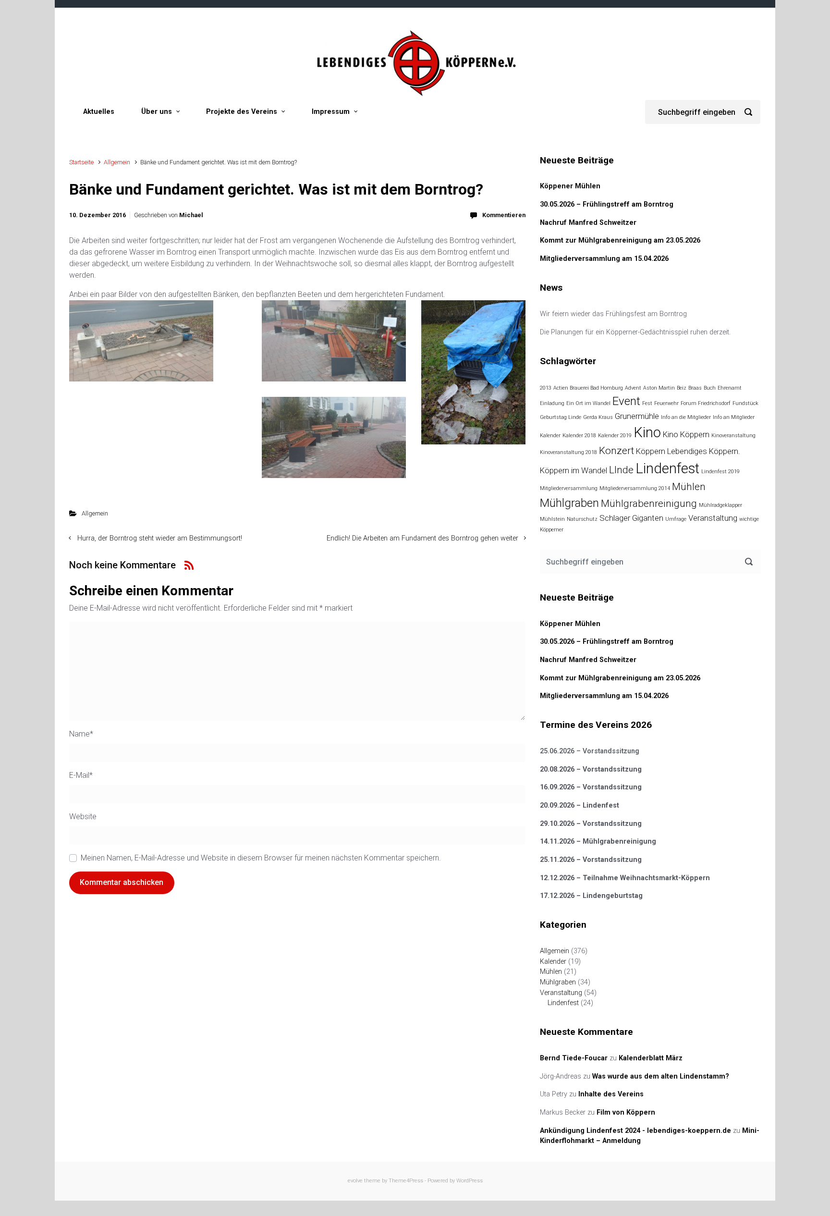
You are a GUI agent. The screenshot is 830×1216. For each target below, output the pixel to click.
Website (83, 816)
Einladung (552, 403)
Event (626, 401)
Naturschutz (582, 519)
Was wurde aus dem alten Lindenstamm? (660, 1076)
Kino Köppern (686, 434)
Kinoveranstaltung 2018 (568, 452)
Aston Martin (659, 388)
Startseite (81, 162)
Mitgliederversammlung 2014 (634, 488)
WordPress (469, 1181)
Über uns (156, 112)
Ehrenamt (730, 388)
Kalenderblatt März (651, 1058)
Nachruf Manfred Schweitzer (588, 223)
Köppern (650, 451)
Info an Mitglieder (734, 417)
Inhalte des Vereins (611, 1094)
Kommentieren (503, 215)
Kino (647, 432)
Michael (191, 215)
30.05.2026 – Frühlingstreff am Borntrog (606, 204)
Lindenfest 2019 (720, 471)
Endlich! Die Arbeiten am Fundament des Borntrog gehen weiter (422, 538)
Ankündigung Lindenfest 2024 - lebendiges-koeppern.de (635, 1131)
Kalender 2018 (579, 435)
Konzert (616, 450)
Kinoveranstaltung (733, 435)
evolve (355, 1181)
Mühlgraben (569, 503)
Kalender (550, 435)
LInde (621, 470)
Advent (633, 388)
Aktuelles (98, 112)
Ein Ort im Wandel (588, 403)
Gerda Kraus (598, 417)
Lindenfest (667, 468)
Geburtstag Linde (560, 417)
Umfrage (675, 519)
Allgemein (117, 162)
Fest (647, 403)
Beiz (681, 388)
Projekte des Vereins (241, 112)
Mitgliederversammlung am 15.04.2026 (604, 259)
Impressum (331, 112)
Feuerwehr (666, 403)
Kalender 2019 (615, 435)
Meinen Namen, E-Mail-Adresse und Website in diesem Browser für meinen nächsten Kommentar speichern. (261, 857)
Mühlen (689, 486)
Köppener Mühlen (570, 186)
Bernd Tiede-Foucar (574, 1058)
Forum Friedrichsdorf (706, 403)
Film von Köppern (626, 1112)
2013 (545, 388)
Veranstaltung (712, 518)
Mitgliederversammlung (569, 488)
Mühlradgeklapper (720, 505)
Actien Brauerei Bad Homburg (588, 388)
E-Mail (81, 775)
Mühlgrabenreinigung (649, 503)
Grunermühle (637, 416)
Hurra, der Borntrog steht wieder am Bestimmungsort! (159, 538)
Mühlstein (552, 519)
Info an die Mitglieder (686, 417)
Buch (710, 388)
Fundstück (745, 403)
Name (81, 733)
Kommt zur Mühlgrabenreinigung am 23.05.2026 (620, 240)
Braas (695, 388)
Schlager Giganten (631, 518)
